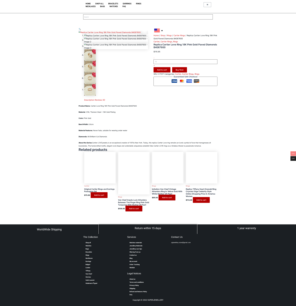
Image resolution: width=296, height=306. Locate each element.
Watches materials (136, 242)
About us (132, 279)
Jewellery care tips (136, 249)
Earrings (127, 4)
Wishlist (132, 267)
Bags (102, 6)
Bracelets (113, 4)
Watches (113, 6)
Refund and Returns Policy (138, 291)
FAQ (124, 6)
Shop (163, 35)
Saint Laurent (90, 280)
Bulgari (88, 264)
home (88, 4)
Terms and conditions (137, 282)
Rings (138, 4)
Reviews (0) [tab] (100, 100)
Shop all (99, 4)
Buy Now (179, 70)
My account (133, 261)
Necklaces (91, 6)
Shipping (132, 288)
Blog (131, 258)
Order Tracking (135, 264)
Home (156, 35)
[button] (80, 29)
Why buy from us (135, 252)
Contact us (133, 255)
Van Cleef (89, 274)
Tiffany (88, 271)
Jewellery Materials (136, 246)
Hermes (88, 277)
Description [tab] (89, 100)
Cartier (157, 41)
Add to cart (162, 70)
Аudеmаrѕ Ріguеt (91, 283)
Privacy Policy (134, 285)
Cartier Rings (179, 35)
